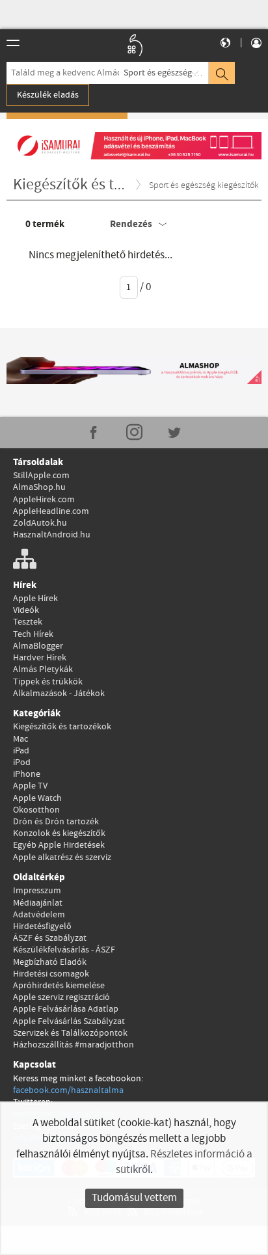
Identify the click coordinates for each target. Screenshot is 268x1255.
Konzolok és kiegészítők (59, 833)
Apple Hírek (35, 598)
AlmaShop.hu (39, 487)
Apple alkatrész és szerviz (62, 857)
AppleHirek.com (44, 500)
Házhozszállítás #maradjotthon (73, 1045)
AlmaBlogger (38, 646)
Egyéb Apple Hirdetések (59, 845)
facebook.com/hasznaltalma (68, 1090)
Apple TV (30, 786)
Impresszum (37, 891)
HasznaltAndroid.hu (51, 535)
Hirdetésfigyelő (42, 926)
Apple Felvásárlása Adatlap (65, 1009)
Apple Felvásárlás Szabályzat (69, 1021)
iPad (21, 751)
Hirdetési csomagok (51, 974)
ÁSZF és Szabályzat (50, 938)
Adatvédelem (39, 915)
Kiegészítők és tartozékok (62, 727)
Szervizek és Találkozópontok (70, 1033)
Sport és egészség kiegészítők (166, 73)
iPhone (26, 774)
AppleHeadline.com (51, 511)
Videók (26, 610)
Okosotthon (36, 810)
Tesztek (27, 622)
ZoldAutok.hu (40, 523)
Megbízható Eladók (50, 962)
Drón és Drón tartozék (56, 822)
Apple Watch (37, 798)
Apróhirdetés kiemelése (59, 986)
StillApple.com (41, 475)
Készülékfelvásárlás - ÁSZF (64, 950)
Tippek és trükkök (48, 682)
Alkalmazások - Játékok (59, 693)
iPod (22, 762)
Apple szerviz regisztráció (61, 997)
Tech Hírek (33, 634)
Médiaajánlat (37, 903)
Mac (20, 739)
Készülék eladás (48, 95)
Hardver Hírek (39, 658)
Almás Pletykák (43, 669)
